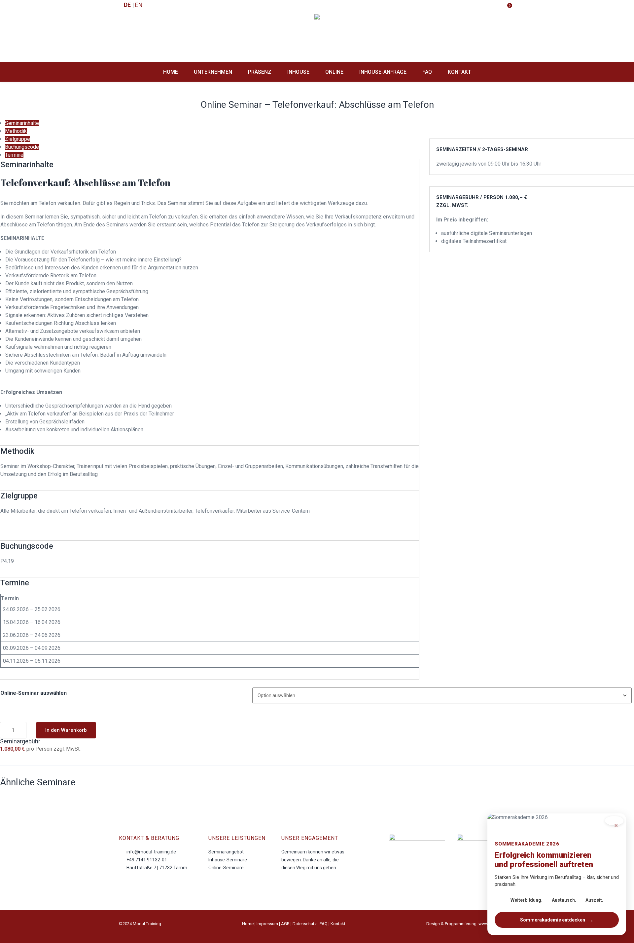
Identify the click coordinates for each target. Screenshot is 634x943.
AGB (285, 923)
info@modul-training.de (151, 851)
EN (139, 5)
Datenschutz (305, 923)
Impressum (267, 923)
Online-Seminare (226, 867)
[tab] (22, 123)
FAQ (324, 923)
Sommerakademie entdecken (557, 919)
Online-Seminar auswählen (33, 693)
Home (248, 923)
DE (127, 5)
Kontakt (338, 923)
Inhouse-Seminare (227, 859)
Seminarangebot (226, 851)
